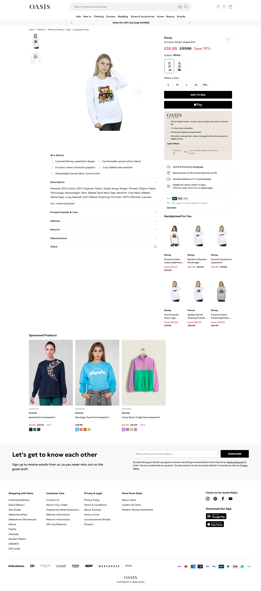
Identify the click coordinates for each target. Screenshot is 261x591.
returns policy (207, 188)
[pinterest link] (215, 499)
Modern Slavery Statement (137, 509)
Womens (41, 29)
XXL (205, 84)
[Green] (34, 429)
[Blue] (77, 429)
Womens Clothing (55, 29)
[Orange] (85, 429)
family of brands (235, 462)
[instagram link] (208, 499)
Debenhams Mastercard (22, 519)
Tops (69, 29)
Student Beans (17, 538)
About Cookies (92, 509)
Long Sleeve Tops (81, 29)
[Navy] (30, 429)
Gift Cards (14, 548)
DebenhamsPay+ (18, 514)
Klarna (12, 524)
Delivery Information (58, 514)
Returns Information (58, 519)
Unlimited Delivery (19, 499)
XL (196, 84)
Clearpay (14, 533)
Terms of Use (91, 514)
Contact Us (52, 499)
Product (88, 524)
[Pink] (81, 429)
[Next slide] (190, 22)
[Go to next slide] (138, 91)
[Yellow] (131, 429)
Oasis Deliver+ (17, 504)
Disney (168, 37)
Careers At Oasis (131, 504)
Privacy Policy (91, 499)
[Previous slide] (71, 22)
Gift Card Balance (56, 524)
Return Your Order (57, 504)
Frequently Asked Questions (62, 509)
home (31, 29)
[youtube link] (230, 499)
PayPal (12, 529)
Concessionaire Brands (97, 519)
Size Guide (15, 509)
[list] (103, 91)
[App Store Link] (216, 520)
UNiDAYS (14, 543)
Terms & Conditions (95, 504)
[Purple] (38, 429)
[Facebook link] (223, 499)
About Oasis (129, 499)
